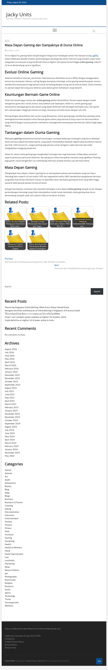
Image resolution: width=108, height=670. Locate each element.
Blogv (7, 496)
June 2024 (10, 433)
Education (9, 515)
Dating (8, 509)
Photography (11, 576)
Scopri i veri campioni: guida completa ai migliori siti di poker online (35, 317)
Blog (7, 40)
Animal (8, 470)
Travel (8, 599)
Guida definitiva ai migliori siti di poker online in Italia (29, 320)
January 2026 (11, 371)
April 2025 (10, 401)
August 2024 (11, 426)
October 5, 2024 (12, 50)
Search (8, 286)
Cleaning (9, 505)
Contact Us (9, 639)
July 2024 (9, 430)
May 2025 (9, 397)
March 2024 (10, 443)
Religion (8, 583)
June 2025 (10, 394)
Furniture (9, 534)
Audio (7, 479)
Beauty (8, 486)
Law (7, 557)
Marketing (10, 563)
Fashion (8, 521)
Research (9, 586)
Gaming (8, 537)
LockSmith (9, 560)
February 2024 (12, 446)
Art (6, 476)
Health (8, 544)
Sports (8, 592)
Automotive (10, 483)
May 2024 (9, 436)
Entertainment (11, 518)
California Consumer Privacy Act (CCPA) (23, 636)
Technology (10, 596)
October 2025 (11, 381)
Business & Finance (14, 502)
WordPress (41, 661)
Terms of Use (10, 647)
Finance (8, 525)
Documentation (12, 512)
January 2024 (11, 449)
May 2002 (9, 456)
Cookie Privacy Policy (14, 641)
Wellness (9, 605)
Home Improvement (14, 554)
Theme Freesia (31, 661)
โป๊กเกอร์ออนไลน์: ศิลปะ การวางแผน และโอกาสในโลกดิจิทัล (32, 313)
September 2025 (12, 384)
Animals (8, 473)
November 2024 (12, 417)
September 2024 (12, 423)
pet (6, 573)
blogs (7, 492)
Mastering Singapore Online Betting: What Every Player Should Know (37, 307)
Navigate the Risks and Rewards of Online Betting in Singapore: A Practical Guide (42, 310)
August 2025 (11, 388)
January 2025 (11, 410)
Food (7, 531)
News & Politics (12, 570)
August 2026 (11, 349)
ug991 (95, 55)
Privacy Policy (11, 644)
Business (9, 499)
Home (7, 550)
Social (7, 589)
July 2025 (9, 391)
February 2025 (12, 407)
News (7, 567)
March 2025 (10, 404)
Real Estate (10, 580)
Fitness (8, 528)
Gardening (9, 541)
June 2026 (10, 355)
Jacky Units (19, 14)
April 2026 (10, 362)
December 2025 (12, 375)
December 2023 (12, 452)
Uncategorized (11, 602)
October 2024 (11, 420)
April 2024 (10, 439)
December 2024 (12, 414)
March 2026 (10, 365)
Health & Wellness (13, 547)
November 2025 (12, 378)
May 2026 (9, 359)
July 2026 (9, 352)
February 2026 (12, 368)
